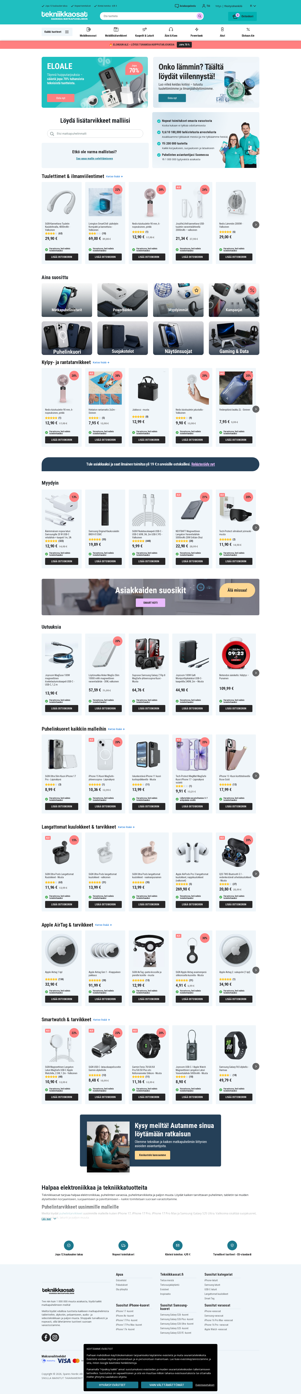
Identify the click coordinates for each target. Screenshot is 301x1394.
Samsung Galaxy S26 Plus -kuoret (176, 1319)
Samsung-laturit (212, 1284)
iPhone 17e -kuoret (125, 1329)
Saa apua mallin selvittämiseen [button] (94, 158)
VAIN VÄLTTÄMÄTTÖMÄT (166, 1385)
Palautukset (122, 1284)
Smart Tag (209, 1298)
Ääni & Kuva (171, 35)
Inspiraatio (165, 1294)
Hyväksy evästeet (112, 1385)
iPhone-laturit (211, 1280)
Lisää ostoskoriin (61, 257)
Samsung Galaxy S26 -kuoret (174, 1314)
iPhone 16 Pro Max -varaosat (218, 1320)
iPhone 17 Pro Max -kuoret (129, 1324)
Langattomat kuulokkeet (216, 1294)
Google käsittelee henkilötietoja (118, 1363)
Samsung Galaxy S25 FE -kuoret (175, 1332)
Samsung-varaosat (213, 1315)
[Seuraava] (255, 224)
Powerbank (197, 35)
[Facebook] (46, 1337)
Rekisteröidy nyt (203, 464)
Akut (222, 35)
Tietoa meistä (167, 1280)
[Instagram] (55, 1337)
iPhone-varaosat (212, 1311)
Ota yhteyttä (122, 1289)
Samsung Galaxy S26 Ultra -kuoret (177, 1323)
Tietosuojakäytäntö (169, 1284)
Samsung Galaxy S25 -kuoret (174, 1328)
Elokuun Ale (248, 35)
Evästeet (164, 1289)
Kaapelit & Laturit (144, 35)
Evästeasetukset (204, 1385)
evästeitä (168, 1355)
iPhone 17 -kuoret (124, 1311)
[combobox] (152, 16)
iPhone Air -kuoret (125, 1315)
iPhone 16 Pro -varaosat (216, 1324)
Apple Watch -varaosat (215, 1329)
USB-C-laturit (210, 1289)
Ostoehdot (121, 1280)
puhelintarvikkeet (70, 1213)
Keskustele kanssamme (152, 1155)
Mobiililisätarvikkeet (116, 35)
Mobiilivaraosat (88, 35)
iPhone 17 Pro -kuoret (126, 1320)
